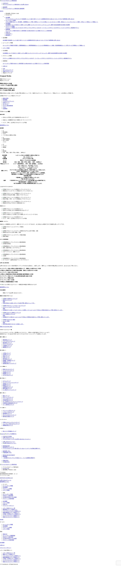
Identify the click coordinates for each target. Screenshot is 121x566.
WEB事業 (8, 23)
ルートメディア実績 (11, 30)
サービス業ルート (44, 21)
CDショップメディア (8, 397)
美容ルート (89, 21)
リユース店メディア (8, 398)
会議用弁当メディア (8, 387)
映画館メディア (7, 373)
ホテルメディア (7, 381)
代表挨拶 (24, 19)
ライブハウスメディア (8, 370)
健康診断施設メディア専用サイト (11, 512)
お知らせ (52, 19)
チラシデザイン (32, 27)
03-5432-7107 (6, 468)
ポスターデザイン (23, 27)
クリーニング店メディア (9, 410)
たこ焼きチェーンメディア (9, 389)
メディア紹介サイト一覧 (9, 508)
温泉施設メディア (7, 413)
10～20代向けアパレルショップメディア (13, 401)
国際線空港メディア (8, 425)
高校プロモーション (8, 71)
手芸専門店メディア (8, 400)
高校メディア (6, 356)
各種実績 (8, 29)
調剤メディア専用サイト (9, 554)
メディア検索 (9, 21)
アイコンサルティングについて (13, 19)
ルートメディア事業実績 (9, 535)
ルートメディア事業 (11, 20)
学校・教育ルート (35, 21)
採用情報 (65, 19)
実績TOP (5, 534)
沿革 (34, 19)
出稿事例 (5, 108)
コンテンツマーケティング (37, 24)
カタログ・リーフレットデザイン (45, 27)
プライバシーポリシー (8, 505)
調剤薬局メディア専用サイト (10, 509)
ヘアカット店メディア (8, 412)
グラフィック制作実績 (46, 30)
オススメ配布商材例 (8, 105)
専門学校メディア (7, 359)
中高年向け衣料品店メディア (10, 403)
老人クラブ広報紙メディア (9, 431)
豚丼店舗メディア (7, 388)
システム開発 (27, 24)
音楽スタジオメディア (8, 369)
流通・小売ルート (81, 21)
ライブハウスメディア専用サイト (11, 515)
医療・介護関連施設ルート (22, 45)
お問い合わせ (71, 19)
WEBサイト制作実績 (21, 30)
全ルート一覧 (16, 21)
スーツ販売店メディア (8, 404)
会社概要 (8, 17)
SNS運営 (67, 24)
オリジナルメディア (8, 70)
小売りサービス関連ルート (72, 45)
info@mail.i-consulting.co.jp (6, 477)
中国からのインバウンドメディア (11, 422)
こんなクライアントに (8, 101)
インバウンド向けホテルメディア (11, 423)
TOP (4, 68)
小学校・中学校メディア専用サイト (12, 514)
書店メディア (6, 395)
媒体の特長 (5, 98)
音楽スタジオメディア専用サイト (11, 517)
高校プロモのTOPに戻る (6, 326)
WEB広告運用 (57, 24)
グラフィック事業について (12, 27)
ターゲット (5, 104)
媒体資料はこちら (4, 125)
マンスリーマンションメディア (10, 382)
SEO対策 (63, 24)
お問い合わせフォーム (5, 480)
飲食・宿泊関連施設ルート (58, 45)
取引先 (48, 19)
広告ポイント (6, 102)
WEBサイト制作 (19, 24)
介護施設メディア (7, 345)
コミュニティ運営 (48, 24)
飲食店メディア (7, 385)
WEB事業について (10, 24)
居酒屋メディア (7, 384)
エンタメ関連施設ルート (45, 45)
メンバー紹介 (29, 19)
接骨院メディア (7, 347)
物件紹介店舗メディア (8, 416)
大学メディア (6, 357)
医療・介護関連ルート (25, 21)
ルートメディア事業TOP (9, 45)
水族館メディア (7, 372)
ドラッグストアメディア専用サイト (12, 511)
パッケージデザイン (66, 27)
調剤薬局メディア (7, 339)
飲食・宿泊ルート (62, 21)
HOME (1, 519)
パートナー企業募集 (41, 19)
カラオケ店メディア (8, 375)
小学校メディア (7, 353)
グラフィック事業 (10, 26)
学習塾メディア (7, 362)
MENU (1, 11)
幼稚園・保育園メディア (9, 360)
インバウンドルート (72, 21)
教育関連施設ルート (34, 45)
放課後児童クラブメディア (9, 363)
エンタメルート (53, 21)
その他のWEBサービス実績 (33, 30)
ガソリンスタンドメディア (9, 415)
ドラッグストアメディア (9, 341)
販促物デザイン (75, 27)
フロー (4, 107)
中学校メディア (7, 354)
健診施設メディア (7, 342)
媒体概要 (5, 99)
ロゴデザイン (57, 27)
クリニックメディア (8, 344)
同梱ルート (95, 21)
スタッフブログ (58, 19)
